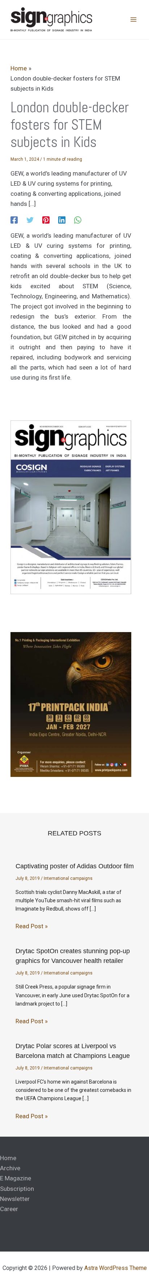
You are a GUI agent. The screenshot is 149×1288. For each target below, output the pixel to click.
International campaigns (68, 878)
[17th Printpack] (70, 704)
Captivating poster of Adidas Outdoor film (75, 866)
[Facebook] (14, 220)
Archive (10, 1168)
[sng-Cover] (70, 506)
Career (9, 1209)
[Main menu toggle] (133, 20)
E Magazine (15, 1178)
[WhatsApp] (77, 220)
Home (8, 1158)
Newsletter (15, 1198)
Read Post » (32, 926)
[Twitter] (30, 220)
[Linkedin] (61, 220)
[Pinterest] (46, 220)
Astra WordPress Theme (115, 1268)
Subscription (17, 1188)
